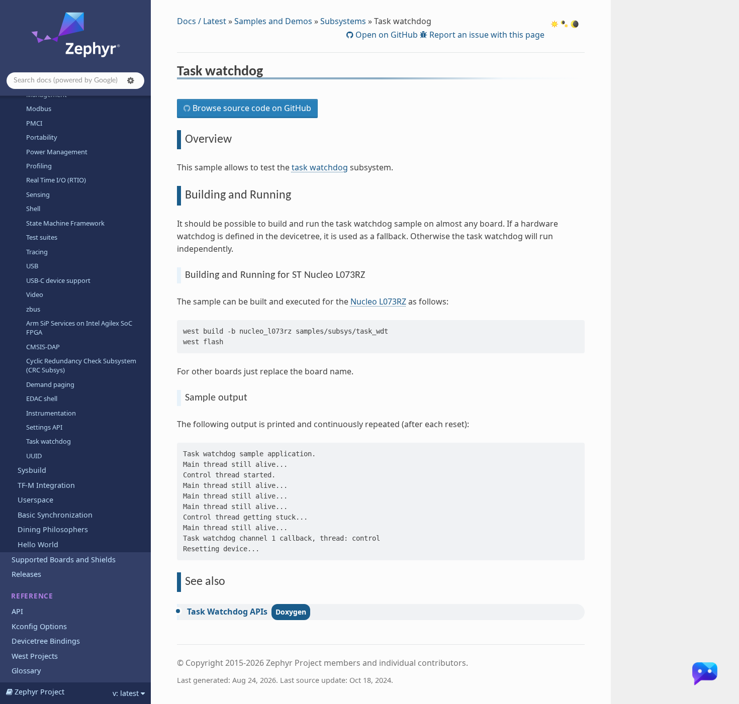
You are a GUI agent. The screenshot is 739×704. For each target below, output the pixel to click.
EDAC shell (41, 398)
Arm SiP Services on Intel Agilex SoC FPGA (79, 328)
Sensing (38, 194)
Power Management (56, 151)
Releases (26, 574)
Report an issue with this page (485, 35)
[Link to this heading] (269, 72)
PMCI (34, 123)
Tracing (37, 251)
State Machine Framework (65, 223)
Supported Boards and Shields (64, 559)
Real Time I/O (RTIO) (56, 179)
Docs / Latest (201, 21)
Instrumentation (51, 413)
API (17, 611)
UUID (34, 455)
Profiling (39, 165)
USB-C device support (58, 280)
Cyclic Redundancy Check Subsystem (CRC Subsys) (81, 365)
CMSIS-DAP (43, 346)
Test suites (41, 237)
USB (32, 265)
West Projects (35, 656)
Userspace (35, 500)
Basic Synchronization (55, 515)
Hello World (38, 544)
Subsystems (343, 21)
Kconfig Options (39, 626)
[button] (130, 80)
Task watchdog (48, 441)
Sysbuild (32, 470)
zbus (33, 309)
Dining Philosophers (53, 529)
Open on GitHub (385, 35)
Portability (41, 137)
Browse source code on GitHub (251, 108)
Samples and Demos (273, 21)
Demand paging (50, 384)
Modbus (38, 108)
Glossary (26, 670)
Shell (33, 208)
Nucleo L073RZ (378, 301)
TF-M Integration (46, 485)
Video (34, 294)
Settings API (44, 427)
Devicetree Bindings (46, 641)
